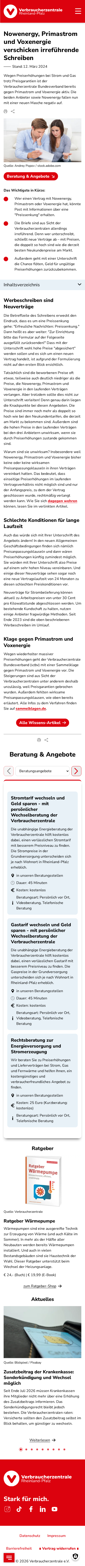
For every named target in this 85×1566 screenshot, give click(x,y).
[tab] (21, 1449)
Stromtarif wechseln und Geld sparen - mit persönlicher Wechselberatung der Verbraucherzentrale (38, 809)
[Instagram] (7, 1509)
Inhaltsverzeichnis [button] (22, 285)
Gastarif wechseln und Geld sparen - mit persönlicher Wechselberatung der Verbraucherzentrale (41, 933)
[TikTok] (19, 1509)
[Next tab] (76, 771)
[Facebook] (31, 1509)
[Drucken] (5, 111)
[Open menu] (9, 1557)
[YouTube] (54, 1509)
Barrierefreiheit (19, 1548)
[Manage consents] (75, 1556)
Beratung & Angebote (28, 176)
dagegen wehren (62, 500)
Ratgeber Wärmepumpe (29, 1221)
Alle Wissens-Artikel (40, 722)
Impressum (56, 1535)
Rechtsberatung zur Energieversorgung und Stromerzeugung (36, 1046)
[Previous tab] (9, 771)
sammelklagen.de (31, 708)
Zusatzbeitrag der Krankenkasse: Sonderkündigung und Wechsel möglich (39, 1377)
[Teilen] (13, 111)
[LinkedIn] (43, 1509)
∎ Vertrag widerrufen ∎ (59, 1548)
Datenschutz (29, 1535)
